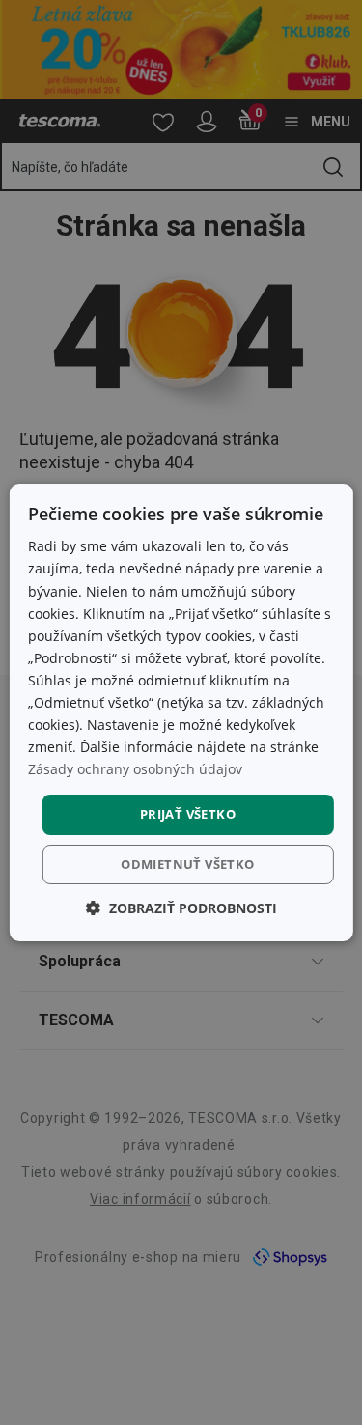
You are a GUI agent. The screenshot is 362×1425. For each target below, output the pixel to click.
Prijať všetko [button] (188, 814)
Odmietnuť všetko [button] (187, 864)
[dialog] (180, 712)
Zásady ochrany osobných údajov (135, 769)
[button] (181, 908)
